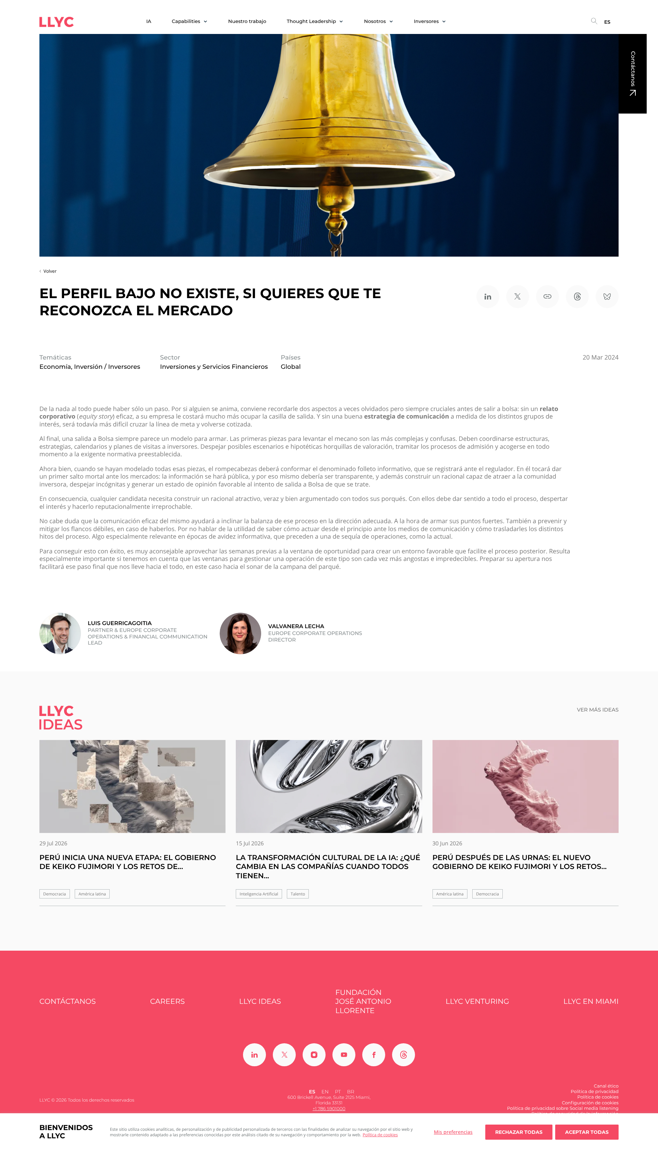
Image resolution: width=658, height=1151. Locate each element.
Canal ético (606, 1086)
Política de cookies (380, 1135)
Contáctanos (633, 68)
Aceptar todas (587, 1132)
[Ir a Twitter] (284, 1054)
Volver (50, 271)
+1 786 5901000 (329, 1109)
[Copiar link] (547, 296)
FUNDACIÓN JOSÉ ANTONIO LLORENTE (363, 1001)
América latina (92, 893)
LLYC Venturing (477, 1001)
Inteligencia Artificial (259, 893)
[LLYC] (56, 22)
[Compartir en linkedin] (487, 296)
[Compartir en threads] (577, 296)
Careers (167, 1001)
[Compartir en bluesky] (607, 296)
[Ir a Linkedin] (254, 1054)
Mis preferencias (453, 1132)
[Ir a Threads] (403, 1054)
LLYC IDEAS (260, 1001)
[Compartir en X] (517, 296)
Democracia (54, 893)
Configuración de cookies (590, 1103)
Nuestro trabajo (247, 21)
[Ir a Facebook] (373, 1054)
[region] (329, 1132)
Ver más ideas (598, 710)
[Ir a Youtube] (343, 1054)
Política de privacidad (595, 1091)
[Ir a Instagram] (314, 1054)
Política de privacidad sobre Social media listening (563, 1108)
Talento (298, 893)
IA (148, 21)
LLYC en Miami (591, 1001)
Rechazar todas (519, 1132)
